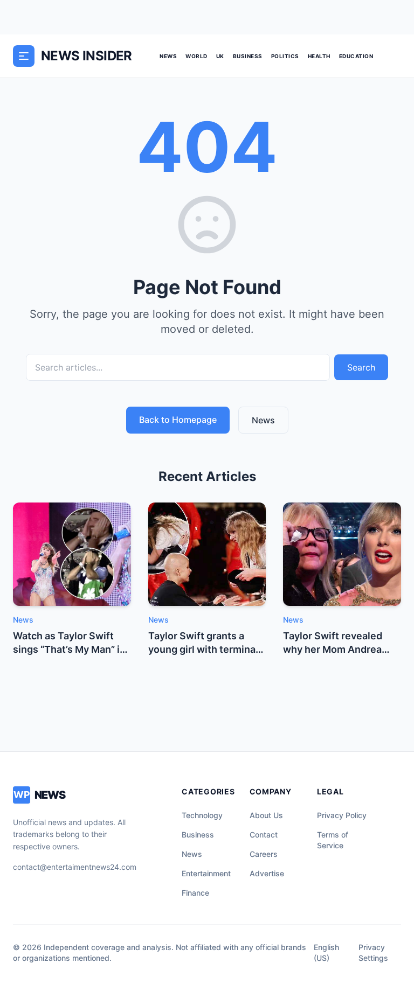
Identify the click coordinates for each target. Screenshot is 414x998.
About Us (266, 815)
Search (361, 367)
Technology (202, 815)
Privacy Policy (342, 815)
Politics (285, 56)
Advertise (267, 873)
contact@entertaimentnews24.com (74, 866)
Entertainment (206, 873)
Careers (264, 854)
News (168, 56)
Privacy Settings (373, 952)
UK (220, 56)
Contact (264, 834)
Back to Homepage (178, 419)
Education (356, 56)
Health (319, 56)
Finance (195, 892)
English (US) (326, 952)
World (196, 56)
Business (248, 56)
